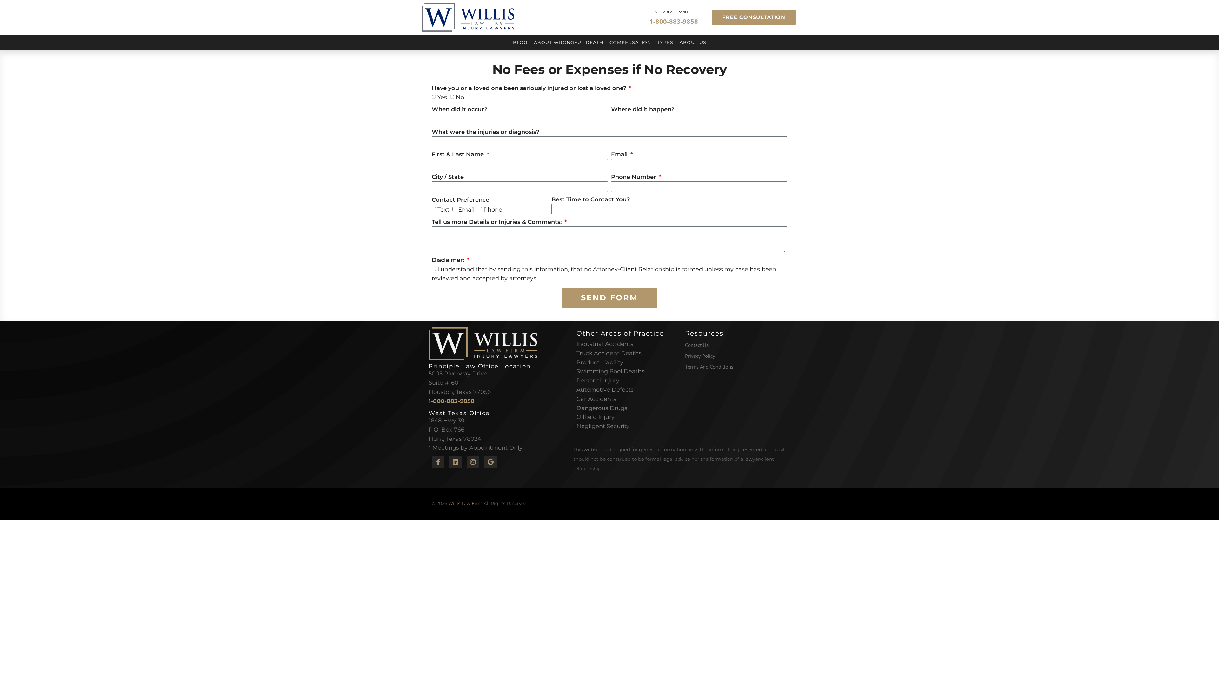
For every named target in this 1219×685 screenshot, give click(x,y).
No (460, 97)
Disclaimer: (449, 260)
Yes (442, 97)
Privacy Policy (700, 356)
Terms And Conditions (709, 366)
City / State (448, 177)
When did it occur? (459, 110)
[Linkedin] (455, 462)
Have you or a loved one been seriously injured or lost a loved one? (530, 88)
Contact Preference (460, 200)
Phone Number (634, 177)
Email (620, 155)
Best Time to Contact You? (590, 200)
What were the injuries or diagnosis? (485, 132)
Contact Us (697, 345)
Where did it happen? (642, 110)
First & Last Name (458, 155)
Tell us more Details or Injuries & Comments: (497, 222)
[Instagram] (473, 462)
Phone (492, 209)
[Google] (490, 462)
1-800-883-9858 (452, 401)
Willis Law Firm (465, 503)
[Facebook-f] (438, 462)
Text (443, 209)
